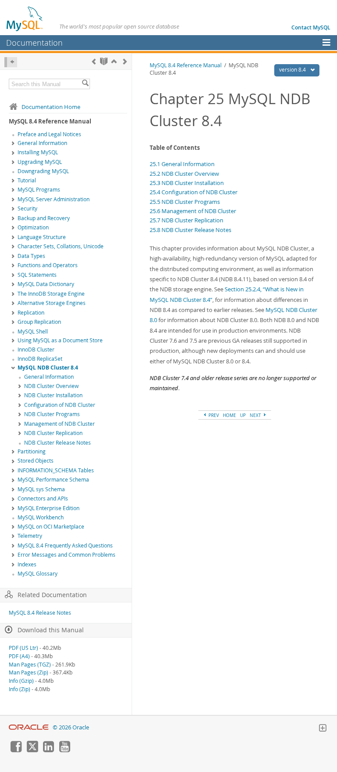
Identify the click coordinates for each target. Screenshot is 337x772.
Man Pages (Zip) (28, 672)
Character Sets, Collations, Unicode (61, 246)
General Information (42, 143)
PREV (213, 415)
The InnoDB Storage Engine (51, 293)
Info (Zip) (19, 689)
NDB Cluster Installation (53, 395)
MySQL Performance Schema (53, 479)
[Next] (124, 61)
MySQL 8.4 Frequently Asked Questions (65, 545)
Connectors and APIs (43, 498)
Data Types (31, 256)
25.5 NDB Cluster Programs (185, 202)
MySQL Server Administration (54, 199)
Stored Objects (36, 460)
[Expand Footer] (322, 728)
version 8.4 (293, 69)
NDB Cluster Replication (53, 433)
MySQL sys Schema (41, 489)
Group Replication (39, 322)
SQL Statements (37, 275)
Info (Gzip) (21, 681)
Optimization (33, 227)
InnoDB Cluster (36, 349)
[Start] (104, 61)
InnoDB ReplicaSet (40, 358)
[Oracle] (29, 727)
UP (243, 415)
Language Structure (42, 237)
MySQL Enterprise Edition (48, 508)
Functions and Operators (48, 265)
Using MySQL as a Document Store (60, 340)
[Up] (113, 61)
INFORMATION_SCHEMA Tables (56, 470)
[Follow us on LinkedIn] (48, 750)
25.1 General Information (182, 164)
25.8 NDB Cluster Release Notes (190, 230)
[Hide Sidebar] (10, 62)
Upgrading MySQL (40, 162)
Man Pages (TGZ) (30, 664)
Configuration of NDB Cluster (59, 405)
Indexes (27, 564)
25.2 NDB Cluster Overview (184, 174)
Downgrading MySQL (43, 171)
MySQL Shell (33, 331)
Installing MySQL (38, 152)
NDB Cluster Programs (52, 414)
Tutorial (27, 180)
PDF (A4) (19, 656)
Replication (31, 312)
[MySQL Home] (25, 18)
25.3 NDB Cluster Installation (187, 183)
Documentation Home (51, 107)
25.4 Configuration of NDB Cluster (193, 192)
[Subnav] (13, 144)
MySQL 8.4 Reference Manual (186, 65)
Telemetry (30, 536)
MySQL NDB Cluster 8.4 (48, 367)
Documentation (34, 42)
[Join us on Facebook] (16, 750)
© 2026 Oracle (71, 727)
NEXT (256, 415)
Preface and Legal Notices (49, 134)
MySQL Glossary (37, 573)
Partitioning (32, 451)
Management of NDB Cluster (59, 424)
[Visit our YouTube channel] (64, 750)
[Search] (85, 84)
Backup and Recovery (44, 218)
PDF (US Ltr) (23, 648)
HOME (229, 415)
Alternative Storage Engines (52, 303)
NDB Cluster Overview (51, 386)
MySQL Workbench (41, 517)
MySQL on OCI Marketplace (51, 526)
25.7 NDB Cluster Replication (186, 220)
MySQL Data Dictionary (46, 284)
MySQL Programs (39, 189)
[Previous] (93, 61)
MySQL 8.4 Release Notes (40, 612)
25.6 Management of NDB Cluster (193, 211)
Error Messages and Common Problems (66, 554)
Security (27, 208)
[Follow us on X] (32, 750)
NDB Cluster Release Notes (57, 442)
